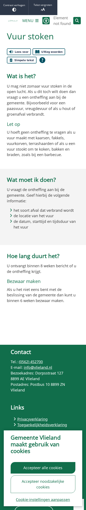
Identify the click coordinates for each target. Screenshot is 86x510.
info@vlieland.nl (38, 367)
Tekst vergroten (43, 5)
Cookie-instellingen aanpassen (43, 499)
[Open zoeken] (77, 21)
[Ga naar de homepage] (13, 21)
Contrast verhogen (14, 5)
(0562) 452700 (31, 361)
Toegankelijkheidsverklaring (42, 424)
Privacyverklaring (32, 419)
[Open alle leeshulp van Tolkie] (42, 60)
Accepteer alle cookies (42, 467)
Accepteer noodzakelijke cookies (43, 484)
